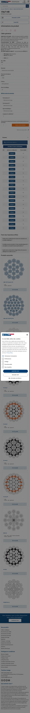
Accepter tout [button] (15, 371)
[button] (15, 378)
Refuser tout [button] (15, 374)
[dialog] (15, 356)
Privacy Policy (9, 352)
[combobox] (27, 334)
